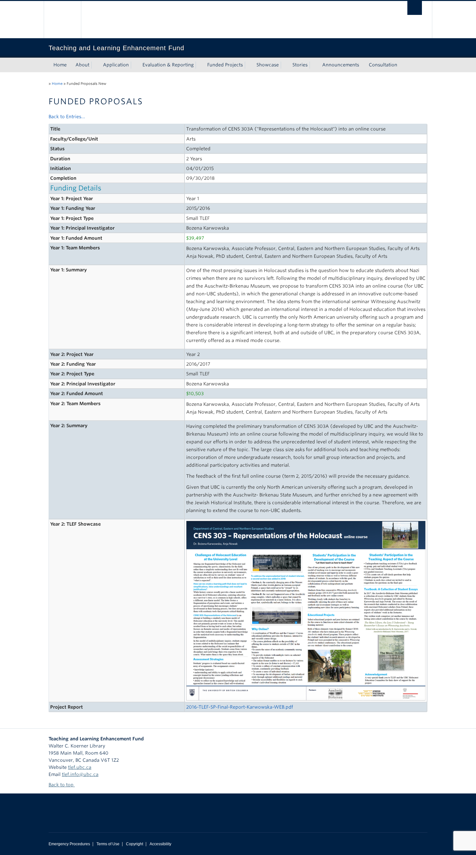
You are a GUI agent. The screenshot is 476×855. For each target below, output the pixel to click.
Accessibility (160, 844)
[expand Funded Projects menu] (249, 65)
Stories (300, 64)
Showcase (267, 64)
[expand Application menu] (135, 65)
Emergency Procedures (69, 844)
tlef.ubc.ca (79, 767)
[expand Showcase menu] (285, 65)
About (82, 64)
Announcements (340, 64)
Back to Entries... (67, 116)
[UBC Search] (414, 8)
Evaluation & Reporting (168, 64)
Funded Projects (225, 64)
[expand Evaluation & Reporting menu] (199, 65)
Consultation (383, 64)
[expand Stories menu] (313, 65)
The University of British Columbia (62, 19)
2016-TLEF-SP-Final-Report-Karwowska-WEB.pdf (239, 707)
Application (116, 64)
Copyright (134, 844)
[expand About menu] (95, 65)
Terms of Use (107, 844)
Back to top (62, 784)
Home (60, 64)
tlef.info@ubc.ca (80, 774)
